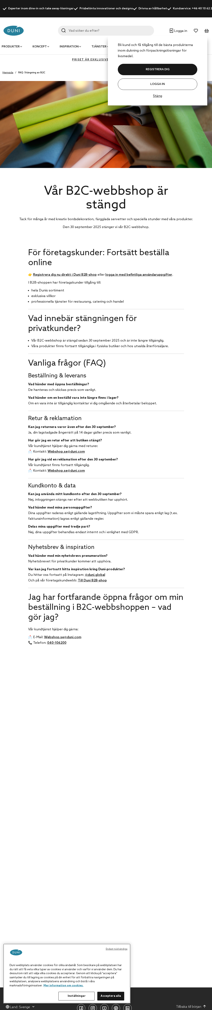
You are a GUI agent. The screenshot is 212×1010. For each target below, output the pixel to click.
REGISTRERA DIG (158, 69)
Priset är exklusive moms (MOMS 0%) (106, 59)
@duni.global (95, 575)
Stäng (157, 96)
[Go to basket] (207, 31)
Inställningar (77, 996)
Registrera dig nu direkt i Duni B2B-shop (65, 275)
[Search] (63, 30)
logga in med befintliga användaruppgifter (138, 275)
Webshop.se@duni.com (66, 452)
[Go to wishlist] (196, 31)
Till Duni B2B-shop (92, 580)
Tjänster (99, 46)
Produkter (11, 46)
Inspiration (69, 46)
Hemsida (7, 72)
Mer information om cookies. (63, 985)
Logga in (157, 84)
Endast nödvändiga (117, 949)
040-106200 (56, 643)
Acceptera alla (111, 996)
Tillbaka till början (188, 1007)
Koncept (40, 46)
